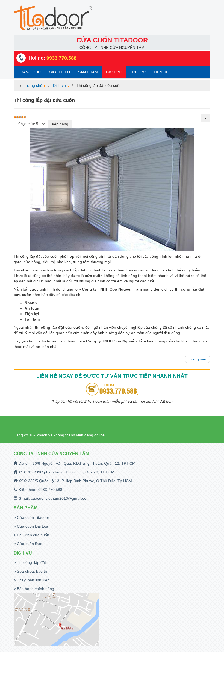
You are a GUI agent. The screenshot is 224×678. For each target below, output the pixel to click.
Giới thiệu (59, 72)
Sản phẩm (88, 72)
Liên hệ (161, 72)
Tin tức (138, 72)
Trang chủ (29, 72)
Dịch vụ (114, 72)
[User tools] (205, 118)
